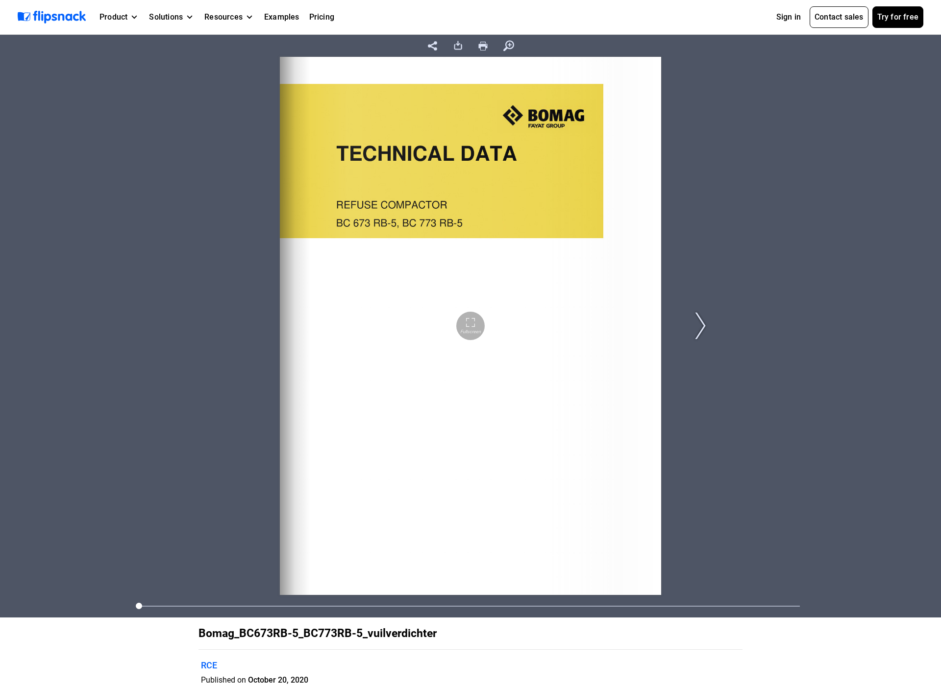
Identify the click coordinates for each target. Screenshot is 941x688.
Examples (281, 17)
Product (113, 17)
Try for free (897, 17)
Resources (223, 17)
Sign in (788, 17)
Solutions (166, 17)
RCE (209, 665)
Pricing (321, 17)
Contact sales (839, 17)
